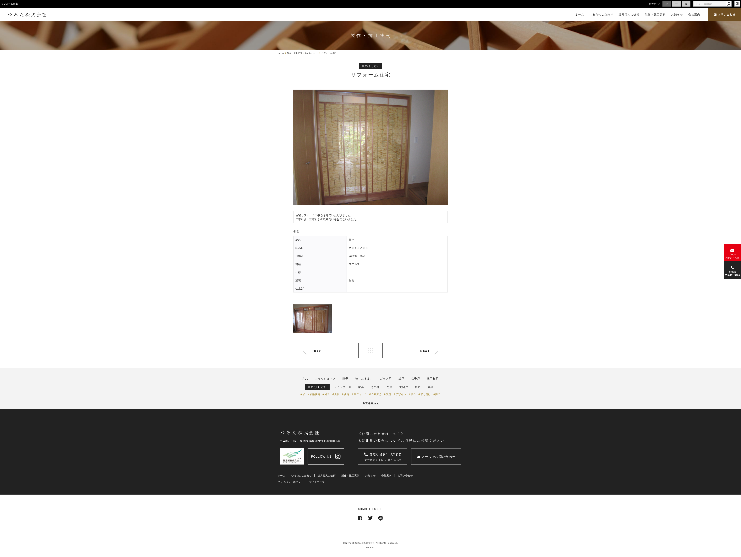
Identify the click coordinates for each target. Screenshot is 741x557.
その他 (375, 387)
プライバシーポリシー (290, 481)
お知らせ (370, 475)
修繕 (431, 387)
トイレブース (342, 387)
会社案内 (386, 475)
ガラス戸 (386, 378)
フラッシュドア (325, 378)
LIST (370, 350)
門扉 (389, 387)
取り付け (425, 394)
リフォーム (360, 394)
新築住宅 (315, 394)
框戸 (418, 387)
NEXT (425, 351)
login (737, 4)
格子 (327, 394)
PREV (316, 351)
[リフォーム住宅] (370, 147)
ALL (305, 378)
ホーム (281, 475)
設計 (388, 394)
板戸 (401, 378)
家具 (361, 387)
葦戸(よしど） (317, 387)
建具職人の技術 (327, 475)
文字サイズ (655, 3)
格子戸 (415, 378)
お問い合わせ (726, 14)
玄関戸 (403, 387)
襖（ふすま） (364, 378)
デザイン (401, 394)
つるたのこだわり (301, 475)
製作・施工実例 (350, 475)
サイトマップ (317, 481)
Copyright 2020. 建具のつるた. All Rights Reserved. (370, 543)
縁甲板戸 (433, 378)
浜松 (337, 394)
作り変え (376, 394)
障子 (346, 378)
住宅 (346, 394)
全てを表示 (371, 403)
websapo (370, 547)
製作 (413, 394)
